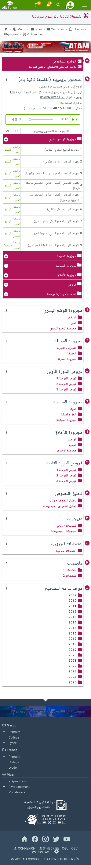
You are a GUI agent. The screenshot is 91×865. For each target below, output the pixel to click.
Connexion (26, 848)
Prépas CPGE (17, 781)
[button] (70, 5)
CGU (65, 848)
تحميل (16, 152)
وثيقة (16, 147)
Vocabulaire (16, 792)
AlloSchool (32, 859)
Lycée (38, 29)
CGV (74, 848)
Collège (13, 737)
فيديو (7, 149)
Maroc (21, 29)
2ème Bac (58, 29)
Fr (16, 131)
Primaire (14, 732)
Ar (7, 131)
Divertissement (19, 787)
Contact (43, 852)
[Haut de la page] (56, 852)
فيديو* (8, 245)
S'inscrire (50, 848)
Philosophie (34, 34)
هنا (62, 103)
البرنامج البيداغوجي (64, 61)
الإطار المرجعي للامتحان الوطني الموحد (53, 67)
